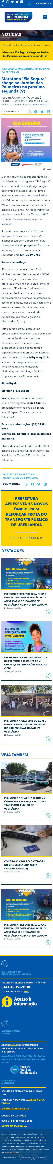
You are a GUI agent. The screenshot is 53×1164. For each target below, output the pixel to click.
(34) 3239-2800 (15, 987)
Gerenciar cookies (10, 1157)
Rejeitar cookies (26, 1157)
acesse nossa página (14, 1126)
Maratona (26, 69)
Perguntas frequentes (15, 1109)
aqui (26, 992)
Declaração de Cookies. (10, 1152)
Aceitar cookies (40, 1157)
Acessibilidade (43, 4)
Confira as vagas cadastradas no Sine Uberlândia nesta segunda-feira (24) (24, 865)
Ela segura (10, 69)
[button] (45, 17)
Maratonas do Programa (21, 478)
